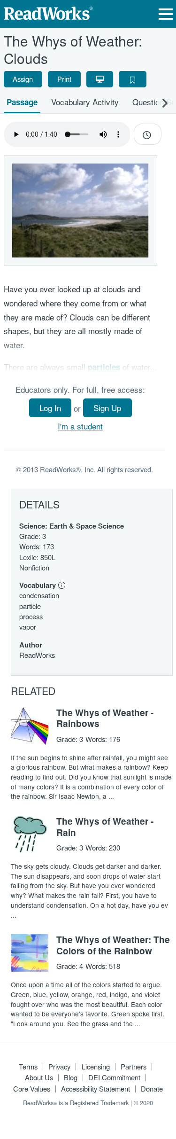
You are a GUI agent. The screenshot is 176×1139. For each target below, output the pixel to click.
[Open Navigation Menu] (166, 14)
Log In (50, 407)
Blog (70, 1077)
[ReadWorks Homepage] (48, 12)
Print (64, 79)
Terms (28, 1066)
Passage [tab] (22, 102)
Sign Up (107, 407)
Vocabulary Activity (85, 102)
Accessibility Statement (95, 1088)
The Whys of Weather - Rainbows (104, 718)
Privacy (59, 1066)
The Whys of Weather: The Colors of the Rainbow (113, 945)
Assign (23, 79)
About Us (39, 1077)
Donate (152, 1088)
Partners (133, 1066)
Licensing (96, 1066)
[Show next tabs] (165, 102)
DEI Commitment (114, 1077)
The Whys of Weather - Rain (104, 826)
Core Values (31, 1088)
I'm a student (80, 426)
